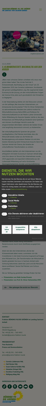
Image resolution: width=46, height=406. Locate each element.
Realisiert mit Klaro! (37, 238)
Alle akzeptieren (35, 228)
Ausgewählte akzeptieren (20, 228)
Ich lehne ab (7, 229)
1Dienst (12, 208)
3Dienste (12, 197)
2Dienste (12, 203)
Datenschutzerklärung (19, 189)
